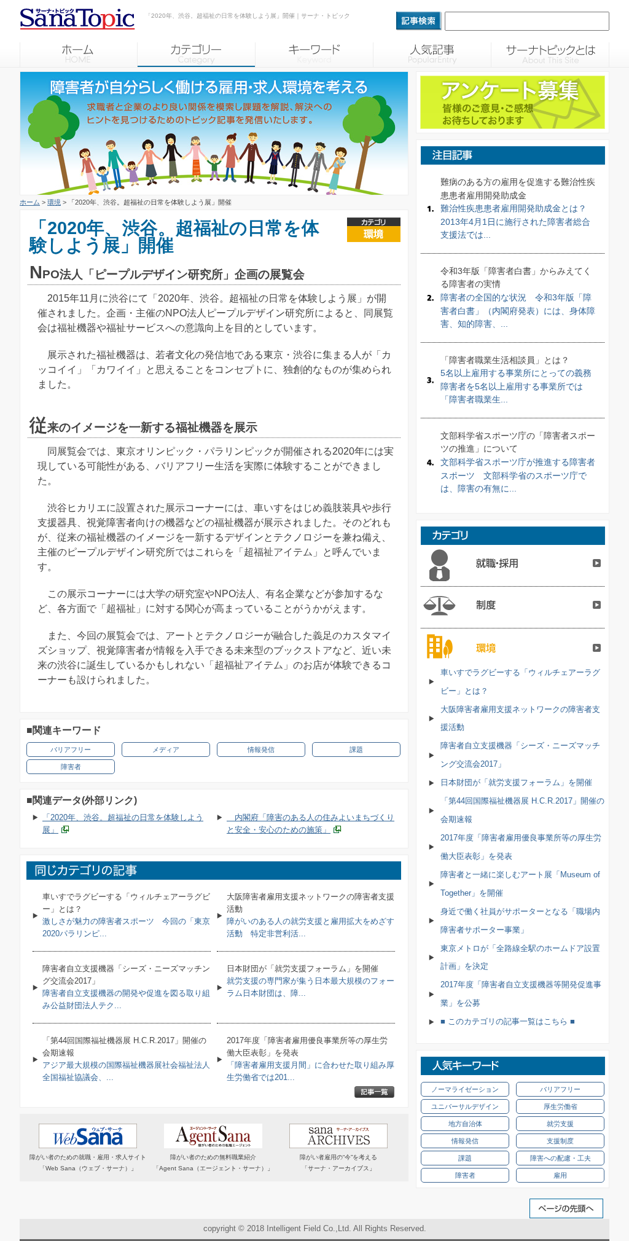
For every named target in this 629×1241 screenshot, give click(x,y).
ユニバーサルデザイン (465, 1106)
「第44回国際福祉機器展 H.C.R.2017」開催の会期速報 (522, 810)
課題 (356, 749)
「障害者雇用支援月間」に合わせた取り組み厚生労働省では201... (310, 1059)
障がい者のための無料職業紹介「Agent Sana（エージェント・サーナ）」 (213, 1163)
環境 (54, 202)
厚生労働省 (560, 1106)
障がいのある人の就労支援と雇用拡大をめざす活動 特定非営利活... (310, 915)
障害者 (71, 766)
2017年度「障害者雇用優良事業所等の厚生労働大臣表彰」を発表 (520, 847)
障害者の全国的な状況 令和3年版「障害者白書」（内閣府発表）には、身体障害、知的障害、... (517, 297)
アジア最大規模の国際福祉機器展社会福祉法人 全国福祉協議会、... (126, 1059)
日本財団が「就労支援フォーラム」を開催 (516, 782)
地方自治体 (465, 1123)
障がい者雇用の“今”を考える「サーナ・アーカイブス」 (338, 1163)
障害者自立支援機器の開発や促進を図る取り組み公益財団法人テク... (126, 987)
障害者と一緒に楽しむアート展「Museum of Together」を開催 (520, 884)
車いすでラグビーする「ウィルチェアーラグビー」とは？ (520, 681)
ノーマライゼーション (465, 1089)
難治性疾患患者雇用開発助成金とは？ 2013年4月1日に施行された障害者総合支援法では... (517, 208)
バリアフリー (70, 749)
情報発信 (261, 749)
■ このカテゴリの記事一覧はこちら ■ (507, 1021)
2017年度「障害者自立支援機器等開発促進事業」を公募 (520, 994)
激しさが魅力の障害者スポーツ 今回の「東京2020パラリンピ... (126, 915)
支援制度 (560, 1141)
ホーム (30, 202)
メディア (165, 749)
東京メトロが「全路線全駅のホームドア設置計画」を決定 (520, 957)
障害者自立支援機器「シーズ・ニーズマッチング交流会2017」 (520, 755)
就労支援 (560, 1123)
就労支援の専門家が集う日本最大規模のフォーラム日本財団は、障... (310, 981)
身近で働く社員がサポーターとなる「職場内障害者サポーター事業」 (520, 920)
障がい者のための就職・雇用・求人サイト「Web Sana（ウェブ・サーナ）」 (87, 1163)
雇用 (560, 1175)
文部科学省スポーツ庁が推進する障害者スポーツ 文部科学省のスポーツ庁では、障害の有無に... (517, 462)
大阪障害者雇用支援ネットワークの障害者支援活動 (520, 718)
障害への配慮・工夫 (560, 1158)
